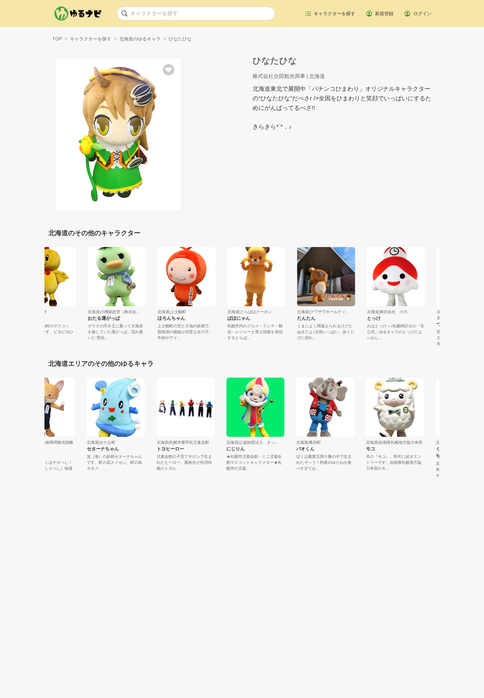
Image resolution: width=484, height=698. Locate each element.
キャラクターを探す (90, 38)
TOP (57, 38)
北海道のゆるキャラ (140, 38)
